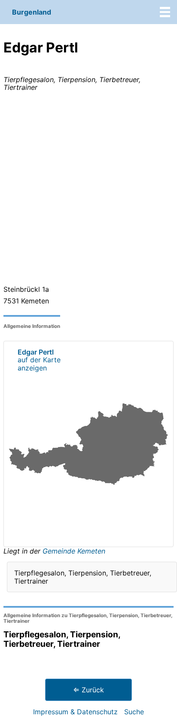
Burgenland (31, 12)
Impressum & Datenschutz (75, 711)
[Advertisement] (88, 189)
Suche (134, 711)
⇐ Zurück (88, 689)
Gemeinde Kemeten (74, 551)
